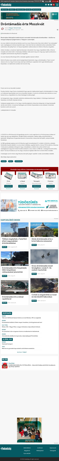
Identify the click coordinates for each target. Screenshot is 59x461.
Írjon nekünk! (27, 453)
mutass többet (22, 352)
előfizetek (8, 186)
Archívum (40, 448)
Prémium (50, 181)
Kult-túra (5, 325)
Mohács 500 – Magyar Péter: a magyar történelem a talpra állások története (21, 327)
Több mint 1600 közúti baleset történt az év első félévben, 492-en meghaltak (21, 318)
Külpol (9, 29)
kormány (5, 9)
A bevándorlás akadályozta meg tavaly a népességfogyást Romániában (20, 336)
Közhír (4, 316)
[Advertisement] (29, 76)
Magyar (11, 28)
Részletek (8, 188)
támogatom (36, 186)
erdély (29, 9)
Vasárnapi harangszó (7, 344)
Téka (3, 346)
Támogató (36, 181)
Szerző (7, 28)
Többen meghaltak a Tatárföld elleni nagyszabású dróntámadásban (14, 241)
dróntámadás (18, 161)
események (37, 9)
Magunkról (27, 450)
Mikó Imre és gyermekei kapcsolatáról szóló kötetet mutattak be (18, 348)
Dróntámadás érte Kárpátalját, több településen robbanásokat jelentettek (14, 270)
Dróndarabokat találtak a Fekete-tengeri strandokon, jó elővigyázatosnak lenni (22, 322)
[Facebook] (46, 4)
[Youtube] (51, 4)
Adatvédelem (27, 448)
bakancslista (20, 9)
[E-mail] (48, 4)
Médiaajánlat (40, 450)
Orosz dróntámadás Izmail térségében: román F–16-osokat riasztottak (42, 268)
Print (8, 181)
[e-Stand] (53, 4)
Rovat (6, 29)
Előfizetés (54, 1)
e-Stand (22, 181)
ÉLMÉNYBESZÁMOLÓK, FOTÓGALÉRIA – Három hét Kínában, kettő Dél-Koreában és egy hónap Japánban (32, 366)
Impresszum (53, 448)
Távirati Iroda (17, 28)
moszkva (4, 161)
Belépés (47, 1)
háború (13, 9)
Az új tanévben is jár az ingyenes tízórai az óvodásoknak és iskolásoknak (20, 331)
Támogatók (53, 450)
